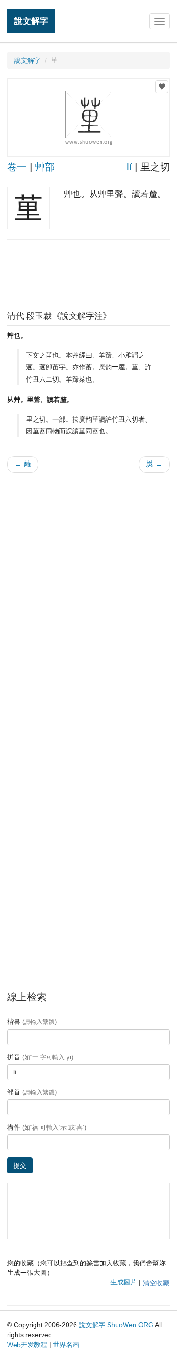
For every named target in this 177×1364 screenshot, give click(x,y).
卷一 (17, 166)
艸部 (45, 166)
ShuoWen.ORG (130, 1325)
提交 (19, 1165)
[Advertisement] (88, 272)
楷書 (32, 1021)
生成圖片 (123, 1282)
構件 (46, 1127)
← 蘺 (22, 464)
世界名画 (66, 1344)
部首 (32, 1092)
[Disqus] (88, 600)
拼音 (40, 1057)
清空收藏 (156, 1283)
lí (129, 166)
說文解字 (31, 21)
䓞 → (154, 464)
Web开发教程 (27, 1344)
